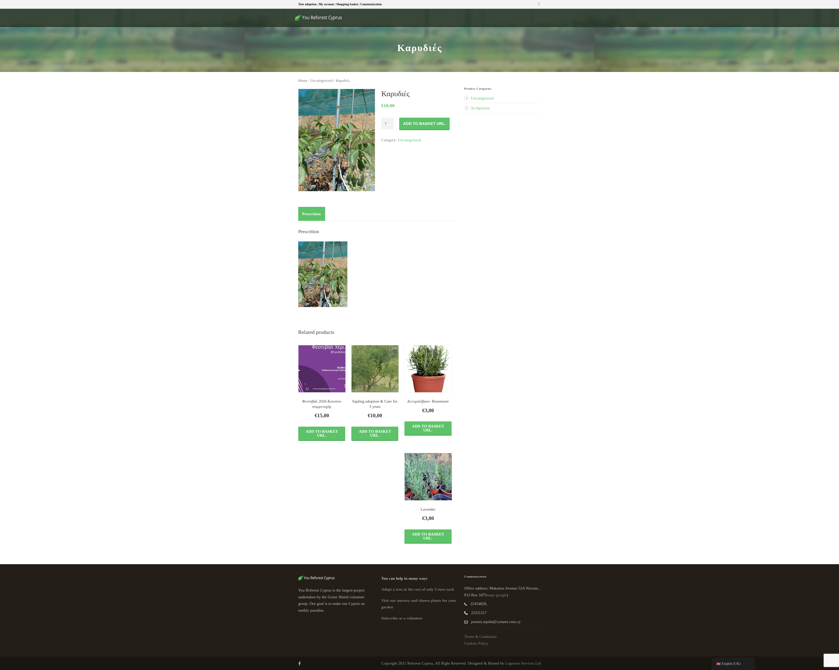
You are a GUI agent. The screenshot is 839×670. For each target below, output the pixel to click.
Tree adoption (307, 4)
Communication (371, 4)
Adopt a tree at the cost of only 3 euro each (417, 589)
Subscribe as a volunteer (402, 618)
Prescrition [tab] (311, 214)
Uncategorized (321, 81)
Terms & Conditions (480, 636)
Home (302, 81)
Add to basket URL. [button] (322, 433)
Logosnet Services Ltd (523, 663)
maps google (497, 595)
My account (326, 4)
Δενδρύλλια (480, 108)
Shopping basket (347, 4)
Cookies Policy (476, 643)
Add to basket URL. (424, 123)
